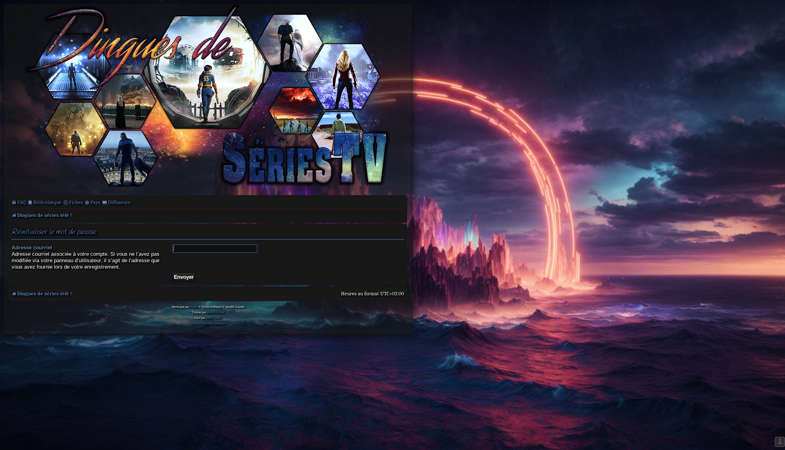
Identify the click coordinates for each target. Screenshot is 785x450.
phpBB (194, 307)
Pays (95, 202)
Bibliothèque (47, 202)
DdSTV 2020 (213, 318)
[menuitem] (19, 202)
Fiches (76, 202)
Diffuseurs (119, 202)
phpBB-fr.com (215, 312)
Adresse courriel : (34, 247)
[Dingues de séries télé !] (208, 99)
